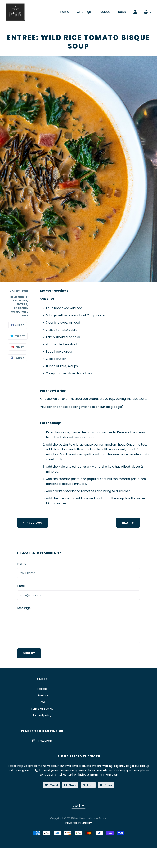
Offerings (42, 695)
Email (21, 586)
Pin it (90, 785)
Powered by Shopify (78, 823)
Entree (21, 304)
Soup (15, 311)
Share (72, 785)
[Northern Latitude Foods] (15, 12)
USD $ (76, 805)
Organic (20, 308)
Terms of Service (42, 709)
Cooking (20, 300)
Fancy (108, 785)
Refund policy (42, 715)
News (42, 702)
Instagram (45, 741)
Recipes (42, 689)
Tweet (54, 785)
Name (21, 564)
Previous (34, 523)
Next (126, 523)
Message (24, 608)
